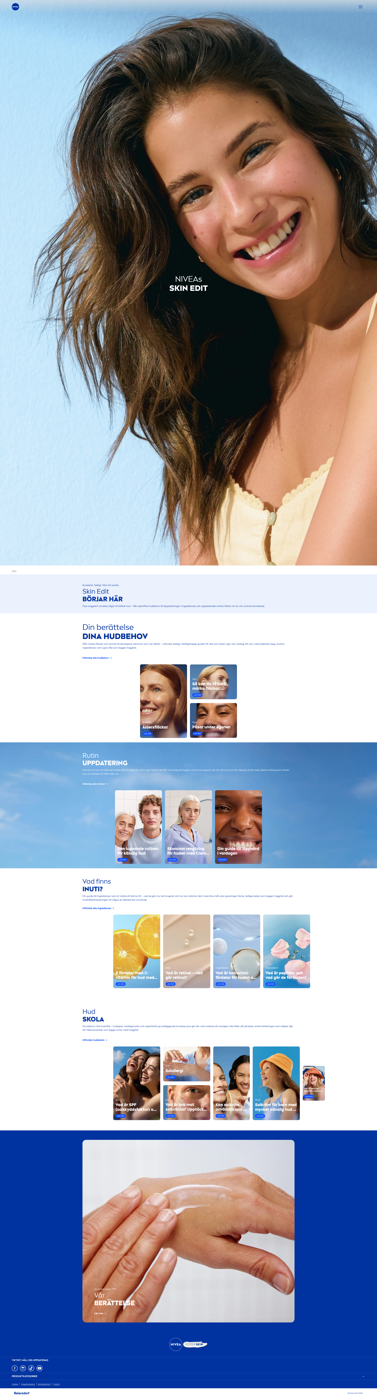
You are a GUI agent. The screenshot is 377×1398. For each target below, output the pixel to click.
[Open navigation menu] (360, 6)
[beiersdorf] (21, 1393)
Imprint (57, 1384)
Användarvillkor (44, 1384)
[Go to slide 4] (191, 993)
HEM (14, 571)
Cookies (15, 1384)
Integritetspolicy (28, 1384)
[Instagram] (23, 1368)
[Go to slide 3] (189, 993)
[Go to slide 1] (185, 993)
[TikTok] (31, 1368)
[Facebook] (15, 1368)
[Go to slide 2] (187, 993)
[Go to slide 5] (192, 1125)
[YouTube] (39, 1368)
